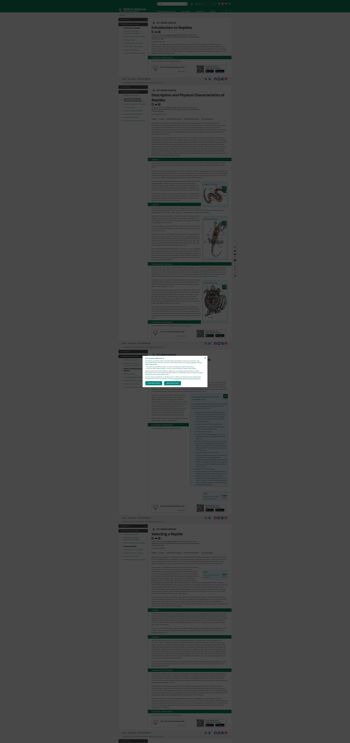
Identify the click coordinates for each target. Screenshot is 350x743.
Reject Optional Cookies (173, 383)
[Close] (205, 358)
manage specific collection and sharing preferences (187, 378)
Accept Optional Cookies (154, 383)
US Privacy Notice (190, 362)
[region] (175, 371)
